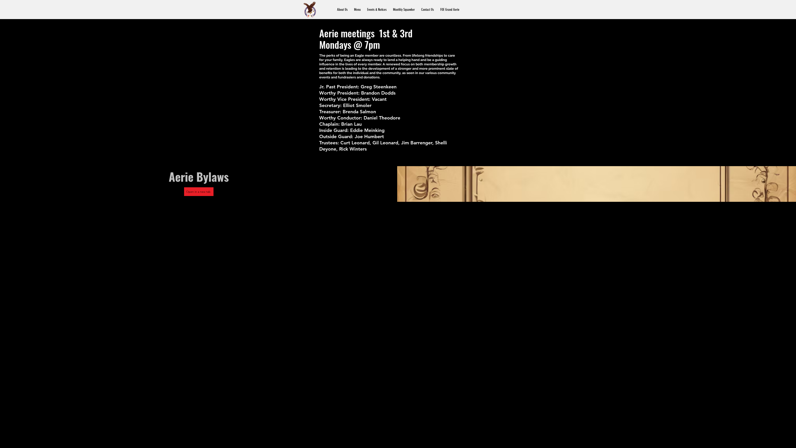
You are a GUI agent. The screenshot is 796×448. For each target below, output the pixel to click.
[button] (342, 9)
